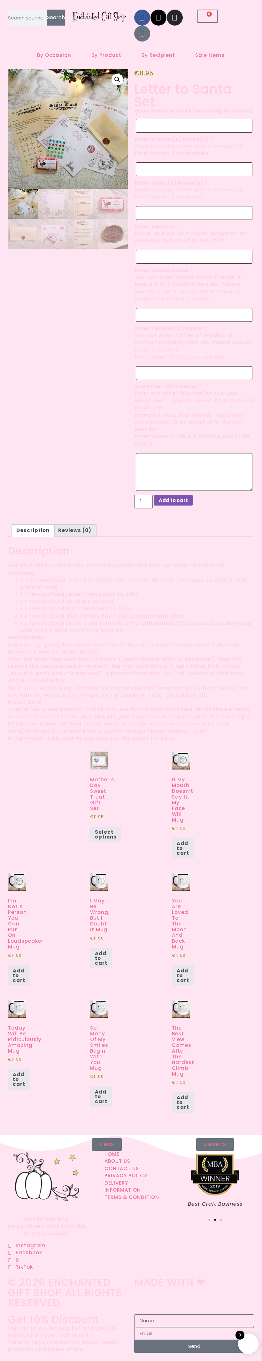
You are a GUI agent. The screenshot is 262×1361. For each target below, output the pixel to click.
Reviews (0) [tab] (74, 530)
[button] (117, 79)
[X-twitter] (158, 18)
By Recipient (158, 55)
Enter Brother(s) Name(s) (173, 139)
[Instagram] (175, 18)
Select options (106, 834)
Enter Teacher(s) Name (170, 328)
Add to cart (173, 500)
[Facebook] (142, 18)
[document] (131, 1336)
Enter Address (157, 226)
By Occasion (54, 55)
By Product (106, 55)
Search (56, 17)
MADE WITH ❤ (169, 1282)
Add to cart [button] (183, 848)
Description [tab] (33, 530)
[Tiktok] (142, 34)
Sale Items (210, 55)
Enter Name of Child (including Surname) (194, 113)
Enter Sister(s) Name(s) (171, 183)
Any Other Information (169, 386)
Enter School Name (164, 270)
